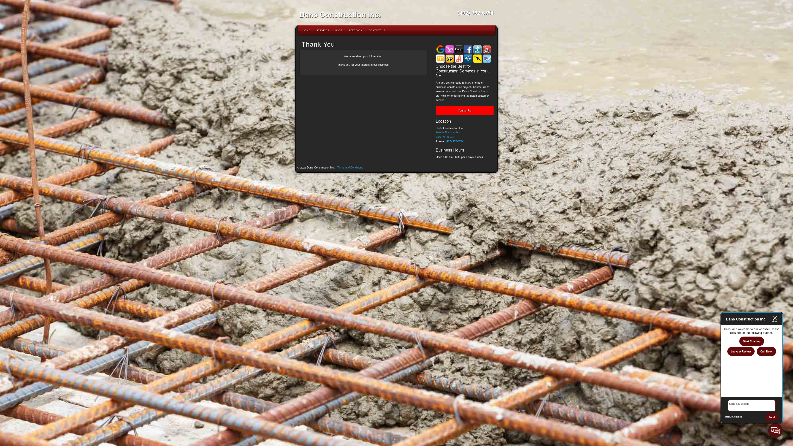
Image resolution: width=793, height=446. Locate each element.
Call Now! (766, 351)
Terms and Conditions (350, 167)
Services (322, 30)
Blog (339, 30)
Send (771, 417)
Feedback (355, 30)
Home (306, 30)
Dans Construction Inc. (340, 14)
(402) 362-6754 (476, 12)
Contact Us (377, 30)
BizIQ (728, 416)
